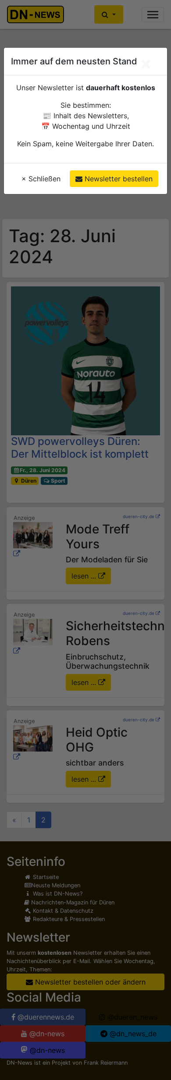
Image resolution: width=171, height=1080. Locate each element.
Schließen (41, 178)
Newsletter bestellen (117, 178)
